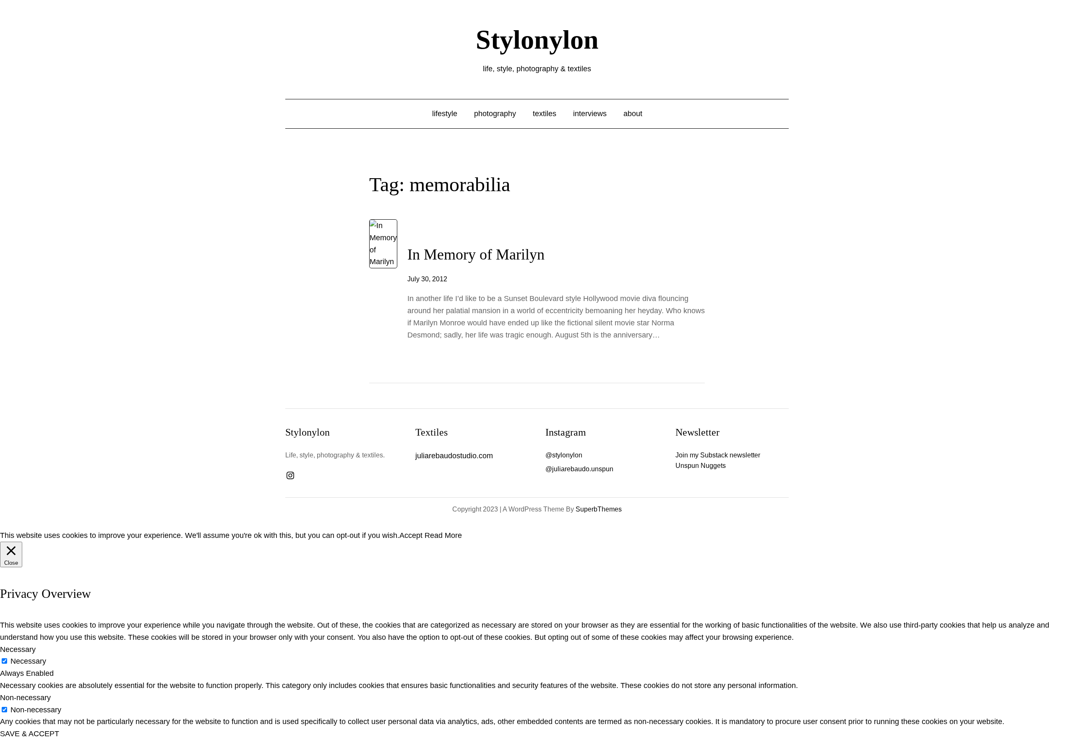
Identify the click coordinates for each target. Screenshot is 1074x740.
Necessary (28, 661)
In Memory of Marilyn (476, 254)
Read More (443, 535)
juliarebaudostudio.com (454, 456)
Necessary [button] (18, 649)
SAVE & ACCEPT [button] (29, 734)
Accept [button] (410, 535)
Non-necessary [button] (25, 697)
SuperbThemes (599, 509)
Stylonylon (537, 40)
